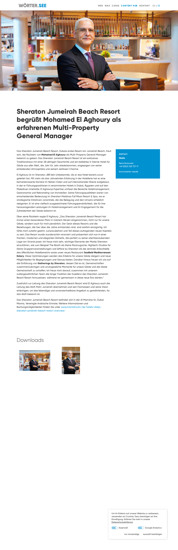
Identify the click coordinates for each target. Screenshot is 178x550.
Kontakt (144, 5)
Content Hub (129, 5)
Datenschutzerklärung (122, 522)
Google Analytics (153, 528)
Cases (115, 5)
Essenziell (123, 528)
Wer (100, 5)
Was (107, 5)
